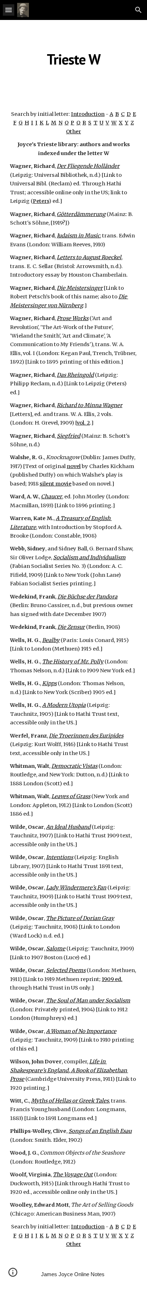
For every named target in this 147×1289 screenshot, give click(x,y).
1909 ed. (112, 979)
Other (73, 131)
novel (74, 466)
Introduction (88, 114)
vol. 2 (83, 423)
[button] (8, 10)
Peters (41, 201)
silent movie (55, 484)
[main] (73, 59)
